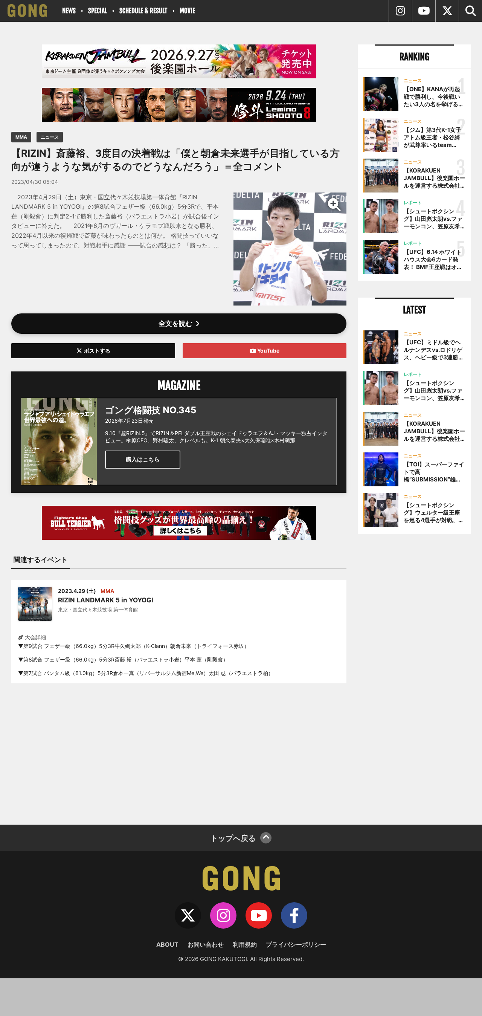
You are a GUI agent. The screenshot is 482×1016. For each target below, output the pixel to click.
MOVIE (187, 11)
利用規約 (245, 944)
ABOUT (167, 944)
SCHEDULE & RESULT (143, 11)
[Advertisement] (178, 749)
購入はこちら (143, 459)
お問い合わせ (206, 944)
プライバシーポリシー (296, 944)
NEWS (69, 11)
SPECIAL (97, 11)
